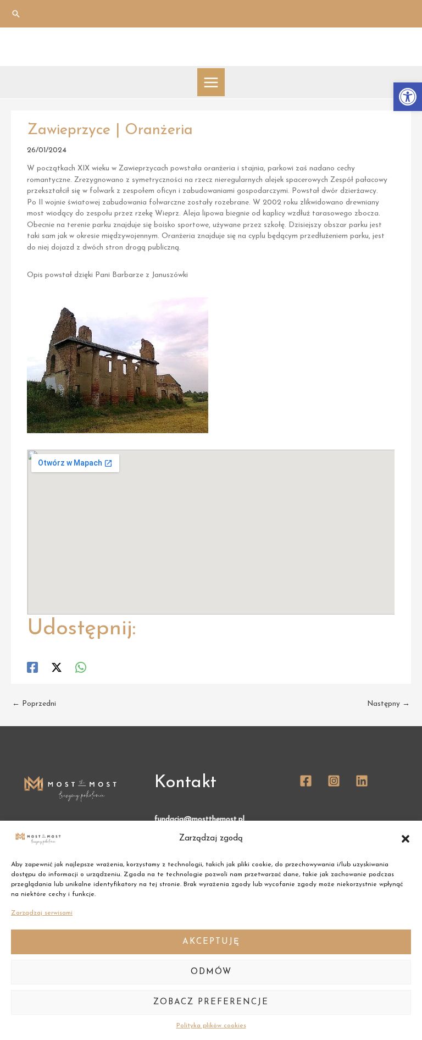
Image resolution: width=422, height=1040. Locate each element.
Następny (388, 703)
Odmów (211, 972)
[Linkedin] (362, 781)
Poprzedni (34, 703)
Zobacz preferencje (211, 1002)
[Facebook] (32, 667)
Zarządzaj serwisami (42, 913)
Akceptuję (211, 942)
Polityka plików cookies (211, 1025)
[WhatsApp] (80, 667)
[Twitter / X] (56, 667)
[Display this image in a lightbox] (117, 365)
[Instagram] (334, 781)
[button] (407, 96)
